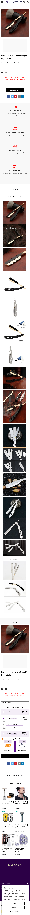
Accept (14, 903)
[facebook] (8, 96)
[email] (19, 96)
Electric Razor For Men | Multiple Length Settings (21, 802)
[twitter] (12, 96)
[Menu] (2, 2)
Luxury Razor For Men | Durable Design (8, 802)
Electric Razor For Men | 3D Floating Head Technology (21, 826)
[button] (24, 2)
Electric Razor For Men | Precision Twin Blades (8, 825)
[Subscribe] (28, 883)
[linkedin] (22, 96)
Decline (14, 907)
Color (2, 84)
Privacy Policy (21, 899)
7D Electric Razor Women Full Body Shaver (20, 849)
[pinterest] (15, 96)
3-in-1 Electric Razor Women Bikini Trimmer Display (8, 849)
